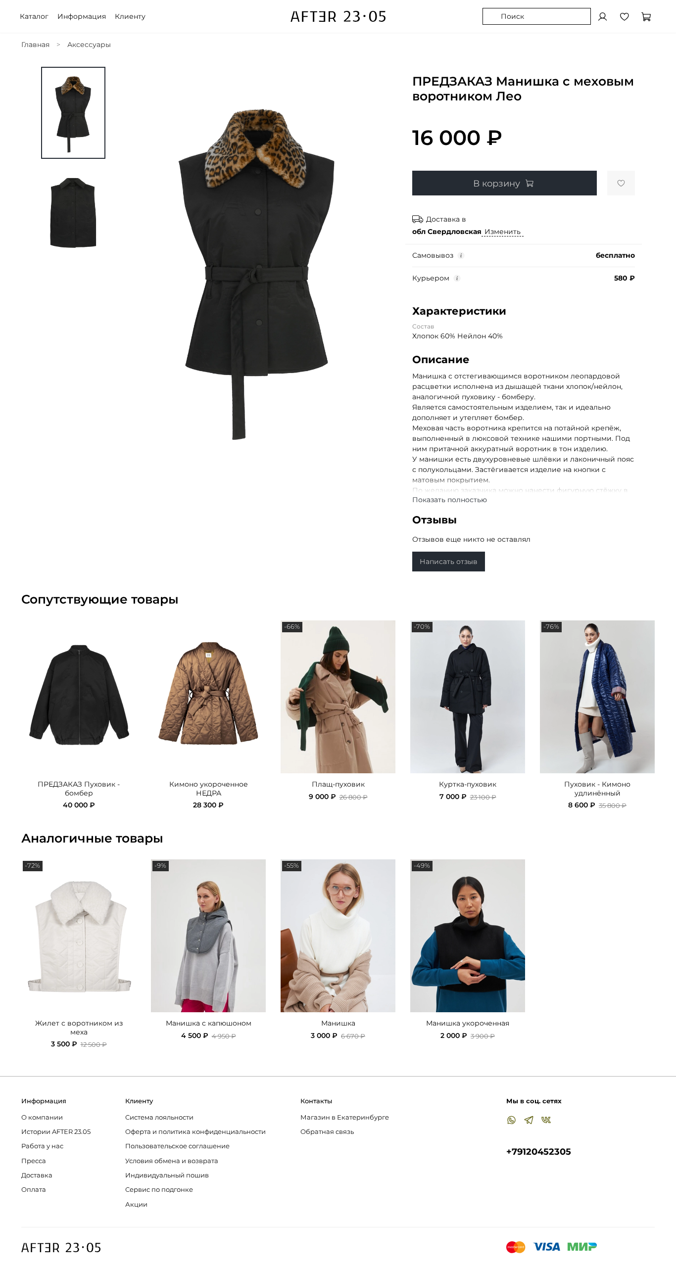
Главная (35, 44)
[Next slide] (380, 266)
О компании (42, 1117)
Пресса (33, 1161)
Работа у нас (42, 1146)
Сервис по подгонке (159, 1189)
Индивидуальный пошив (167, 1175)
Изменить (502, 231)
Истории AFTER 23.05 (56, 1131)
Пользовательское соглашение (177, 1146)
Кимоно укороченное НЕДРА (208, 789)
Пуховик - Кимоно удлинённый (597, 789)
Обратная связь (327, 1131)
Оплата (33, 1189)
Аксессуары (89, 44)
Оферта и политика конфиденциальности (195, 1131)
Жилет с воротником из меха (79, 1027)
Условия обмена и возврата (171, 1161)
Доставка (36, 1175)
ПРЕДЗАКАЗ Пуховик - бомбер (79, 789)
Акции (136, 1204)
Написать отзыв (449, 561)
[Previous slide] (135, 266)
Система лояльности (159, 1117)
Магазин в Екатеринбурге (344, 1117)
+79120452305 (538, 1151)
